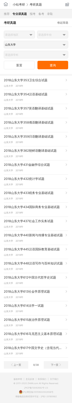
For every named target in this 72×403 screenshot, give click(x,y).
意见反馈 (30, 379)
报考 (33, 14)
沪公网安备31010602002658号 (38, 392)
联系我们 (42, 379)
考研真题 (36, 4)
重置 (19, 65)
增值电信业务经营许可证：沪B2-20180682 (36, 396)
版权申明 (18, 379)
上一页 (17, 364)
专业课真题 (19, 14)
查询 (53, 65)
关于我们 (54, 379)
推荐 (7, 14)
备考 (41, 14)
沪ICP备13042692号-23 (36, 387)
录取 (50, 14)
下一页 (54, 364)
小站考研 (19, 4)
